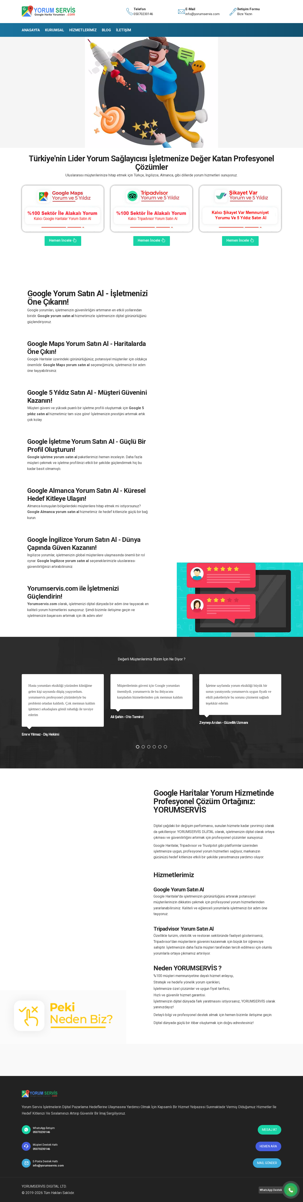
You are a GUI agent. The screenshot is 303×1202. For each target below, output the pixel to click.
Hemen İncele (60, 240)
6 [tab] (165, 746)
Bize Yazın (244, 14)
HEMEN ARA (268, 1146)
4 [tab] (154, 746)
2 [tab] (143, 746)
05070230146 (143, 14)
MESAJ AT (269, 1129)
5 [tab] (159, 746)
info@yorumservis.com (202, 14)
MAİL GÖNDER (267, 1163)
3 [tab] (148, 746)
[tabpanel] (62, 704)
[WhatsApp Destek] (290, 1189)
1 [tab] (137, 746)
